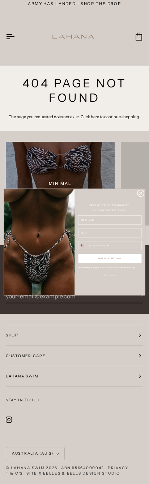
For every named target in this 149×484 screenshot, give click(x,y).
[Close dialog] (140, 193)
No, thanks (110, 275)
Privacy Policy (129, 267)
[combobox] (84, 245)
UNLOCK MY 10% (110, 258)
